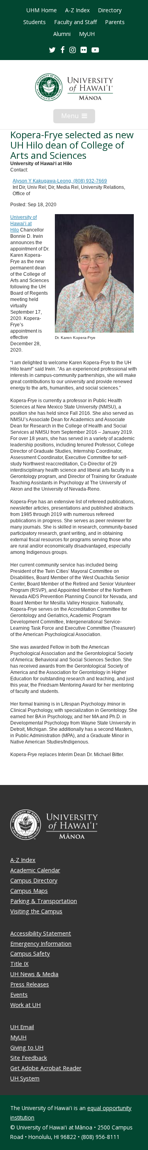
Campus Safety (30, 953)
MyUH (87, 34)
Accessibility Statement (40, 933)
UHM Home (41, 10)
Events (19, 994)
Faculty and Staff (75, 22)
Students (34, 22)
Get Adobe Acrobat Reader (45, 1068)
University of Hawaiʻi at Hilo (23, 224)
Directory (110, 10)
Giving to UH (26, 1047)
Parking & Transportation (43, 901)
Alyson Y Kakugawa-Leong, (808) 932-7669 (60, 181)
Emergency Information (40, 943)
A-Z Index (77, 10)
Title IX (19, 963)
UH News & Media (34, 974)
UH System (24, 1078)
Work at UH (25, 1005)
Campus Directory (33, 880)
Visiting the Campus (36, 911)
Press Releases (29, 984)
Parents (115, 22)
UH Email (22, 1027)
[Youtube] (95, 49)
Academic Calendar (35, 870)
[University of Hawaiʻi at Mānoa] (74, 87)
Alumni (62, 34)
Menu (78, 117)
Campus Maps (29, 890)
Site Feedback (28, 1058)
